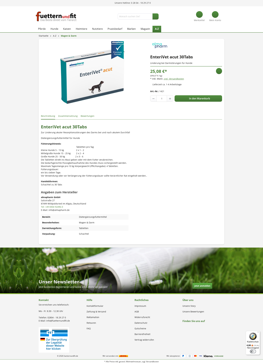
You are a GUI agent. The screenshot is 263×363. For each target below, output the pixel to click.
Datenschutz (141, 322)
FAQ (89, 328)
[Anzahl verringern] (153, 98)
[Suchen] (156, 16)
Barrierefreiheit (142, 334)
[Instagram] (187, 326)
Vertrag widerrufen (144, 339)
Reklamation (93, 317)
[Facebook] (183, 326)
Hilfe (89, 300)
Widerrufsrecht (142, 317)
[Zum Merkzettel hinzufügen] (219, 71)
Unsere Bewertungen (193, 311)
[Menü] (258, 333)
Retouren (91, 322)
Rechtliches (142, 300)
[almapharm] (159, 45)
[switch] (253, 351)
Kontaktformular (95, 305)
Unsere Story (189, 305)
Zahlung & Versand (96, 311)
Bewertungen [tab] (87, 115)
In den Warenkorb (199, 98)
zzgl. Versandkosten (174, 78)
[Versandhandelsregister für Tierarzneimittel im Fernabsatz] (54, 339)
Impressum (140, 305)
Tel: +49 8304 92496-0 (52, 206)
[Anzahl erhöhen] (170, 98)
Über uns (187, 300)
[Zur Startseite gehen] (56, 16)
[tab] (48, 116)
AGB (137, 311)
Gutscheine (140, 328)
